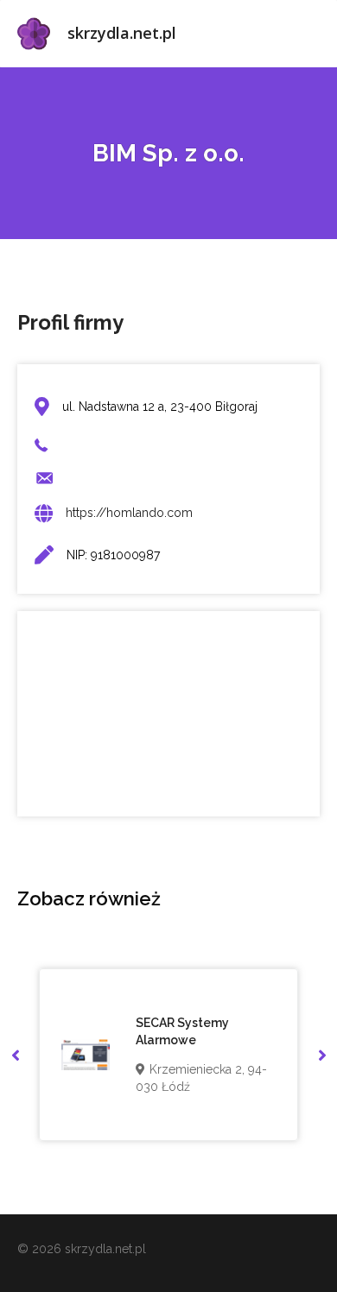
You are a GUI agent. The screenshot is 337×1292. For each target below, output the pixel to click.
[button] (15, 1055)
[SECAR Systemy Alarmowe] (85, 1054)
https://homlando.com (129, 513)
